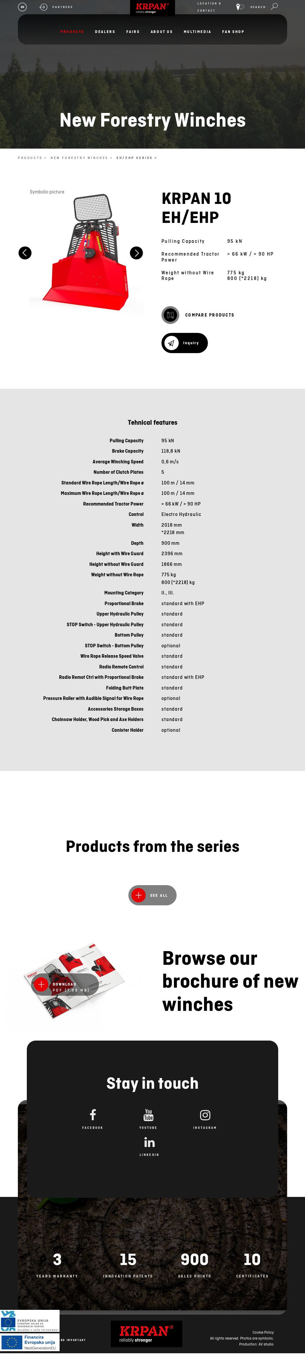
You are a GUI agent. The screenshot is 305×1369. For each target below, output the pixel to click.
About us (162, 31)
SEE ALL (158, 895)
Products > (32, 157)
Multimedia (197, 31)
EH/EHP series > (136, 157)
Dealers (105, 31)
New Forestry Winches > (82, 157)
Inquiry (191, 342)
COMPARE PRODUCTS (209, 315)
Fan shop (233, 31)
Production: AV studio (256, 1344)
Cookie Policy (263, 1332)
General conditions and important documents (52, 1342)
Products (72, 31)
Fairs (133, 31)
